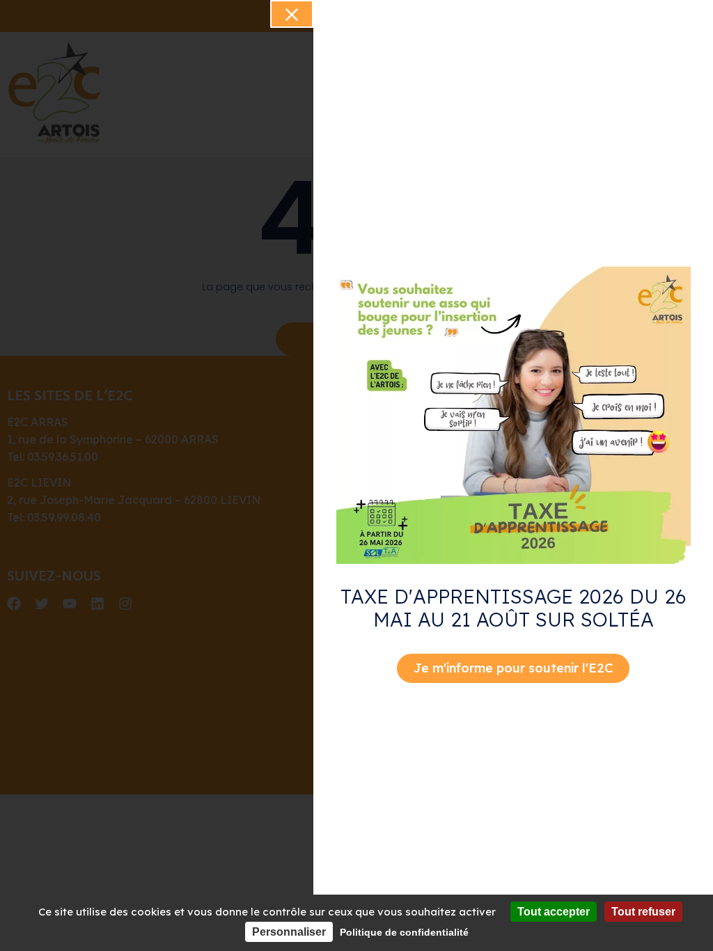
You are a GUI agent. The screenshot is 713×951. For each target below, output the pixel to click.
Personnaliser (289, 932)
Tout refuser (643, 912)
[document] (356, 475)
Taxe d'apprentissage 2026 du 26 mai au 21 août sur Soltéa (513, 608)
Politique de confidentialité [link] (404, 932)
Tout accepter (553, 912)
